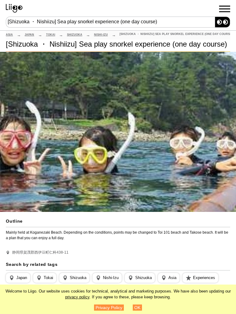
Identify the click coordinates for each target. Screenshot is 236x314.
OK (137, 307)
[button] (18, 278)
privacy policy (77, 297)
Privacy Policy (109, 307)
